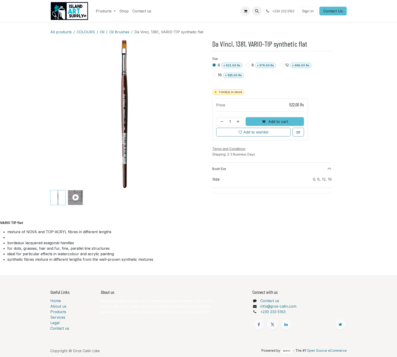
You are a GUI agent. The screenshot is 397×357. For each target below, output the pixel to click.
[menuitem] (105, 11)
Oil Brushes (119, 32)
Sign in (308, 11)
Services (57, 317)
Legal (55, 322)
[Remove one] (221, 121)
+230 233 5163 (273, 311)
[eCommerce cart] (245, 11)
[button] (257, 11)
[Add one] (239, 121)
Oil (102, 32)
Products (58, 311)
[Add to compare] (298, 132)
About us (58, 306)
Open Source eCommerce (327, 350)
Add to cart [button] (277, 121)
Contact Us (333, 11)
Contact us (59, 328)
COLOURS (86, 32)
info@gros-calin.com (278, 306)
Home (55, 300)
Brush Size (219, 168)
